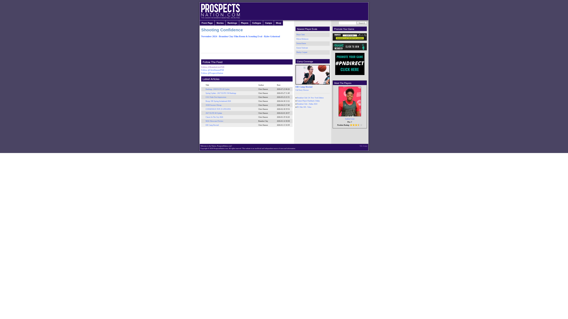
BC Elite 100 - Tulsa (304, 107)
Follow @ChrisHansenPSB (212, 70)
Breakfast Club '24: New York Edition (310, 98)
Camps (268, 22)
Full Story (299, 90)
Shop (278, 22)
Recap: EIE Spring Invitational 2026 (218, 101)
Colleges (256, 22)
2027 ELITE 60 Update (214, 113)
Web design (363, 146)
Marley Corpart (301, 52)
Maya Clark (300, 35)
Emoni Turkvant (302, 48)
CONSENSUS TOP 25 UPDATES (218, 109)
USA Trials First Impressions (216, 97)
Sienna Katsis (301, 43)
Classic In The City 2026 (214, 117)
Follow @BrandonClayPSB (212, 67)
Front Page (207, 22)
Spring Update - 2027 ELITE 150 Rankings (221, 93)
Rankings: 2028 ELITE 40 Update (218, 89)
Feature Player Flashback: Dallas (308, 101)
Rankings (232, 22)
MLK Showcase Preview (214, 121)
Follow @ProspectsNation (212, 73)
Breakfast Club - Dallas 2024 (307, 104)
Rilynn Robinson (302, 39)
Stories (220, 22)
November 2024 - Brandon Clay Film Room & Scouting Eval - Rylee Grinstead (240, 36)
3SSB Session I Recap (213, 105)
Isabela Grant (349, 119)
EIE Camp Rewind (212, 125)
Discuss (306, 90)
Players (244, 22)
